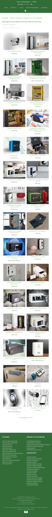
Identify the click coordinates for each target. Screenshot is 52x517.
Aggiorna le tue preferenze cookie (26, 509)
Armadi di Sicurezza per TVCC (34, 450)
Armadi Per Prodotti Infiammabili (35, 446)
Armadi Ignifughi (31, 448)
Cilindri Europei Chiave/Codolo (10, 443)
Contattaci (44, 7)
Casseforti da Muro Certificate (34, 459)
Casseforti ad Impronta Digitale (35, 478)
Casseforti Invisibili (31, 472)
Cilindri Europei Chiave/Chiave (9, 441)
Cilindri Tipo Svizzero (7, 462)
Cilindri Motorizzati (7, 448)
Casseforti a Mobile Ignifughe (34, 466)
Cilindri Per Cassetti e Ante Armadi (10, 460)
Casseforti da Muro (31, 457)
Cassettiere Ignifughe (32, 483)
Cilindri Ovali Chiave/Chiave (9, 450)
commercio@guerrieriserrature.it (26, 500)
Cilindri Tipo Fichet (7, 464)
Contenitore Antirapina (32, 485)
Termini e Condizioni (42, 507)
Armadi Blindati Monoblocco (34, 441)
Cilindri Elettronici (6, 458)
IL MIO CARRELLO (28, 4)
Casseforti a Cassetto (32, 476)
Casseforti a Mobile (31, 462)
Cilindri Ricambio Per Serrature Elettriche (12, 453)
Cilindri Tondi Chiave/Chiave (9, 455)
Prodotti (13, 7)
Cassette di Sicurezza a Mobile (34, 479)
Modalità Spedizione (32, 7)
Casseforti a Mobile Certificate (34, 464)
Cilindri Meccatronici (7, 446)
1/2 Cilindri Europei (7, 444)
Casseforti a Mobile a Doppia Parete (36, 467)
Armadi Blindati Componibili (34, 443)
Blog (21, 7)
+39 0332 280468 (28, 502)
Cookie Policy (33, 507)
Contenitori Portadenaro (33, 469)
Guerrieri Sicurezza (17, 507)
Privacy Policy (26, 507)
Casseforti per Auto (31, 474)
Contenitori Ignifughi (32, 471)
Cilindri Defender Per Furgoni (9, 457)
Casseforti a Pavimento (32, 460)
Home (6, 7)
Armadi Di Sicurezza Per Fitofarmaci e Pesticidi (38, 444)
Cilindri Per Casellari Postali (9, 451)
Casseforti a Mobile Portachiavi (34, 481)
